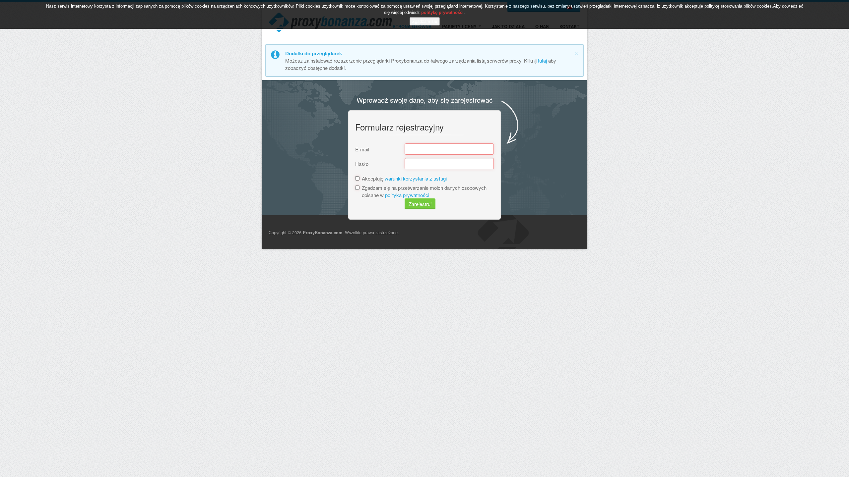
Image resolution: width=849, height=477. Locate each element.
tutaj (542, 60)
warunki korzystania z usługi (416, 178)
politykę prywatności (442, 12)
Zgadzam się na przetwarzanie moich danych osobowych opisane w (424, 191)
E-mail (362, 149)
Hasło (361, 163)
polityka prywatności (407, 194)
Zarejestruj (420, 203)
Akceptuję (404, 178)
